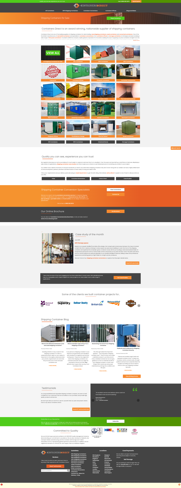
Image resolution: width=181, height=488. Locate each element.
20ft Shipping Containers (70, 11)
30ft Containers (78, 142)
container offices (102, 36)
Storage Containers (128, 142)
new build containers (63, 36)
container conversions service (66, 195)
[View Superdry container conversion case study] (48, 308)
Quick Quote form (81, 173)
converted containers (125, 34)
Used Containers (76, 464)
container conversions (86, 36)
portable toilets (56, 199)
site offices (82, 197)
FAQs (53, 178)
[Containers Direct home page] (90, 8)
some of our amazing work (49, 219)
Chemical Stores (103, 142)
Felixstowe (96, 460)
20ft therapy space (81, 243)
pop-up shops (45, 199)
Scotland (107, 464)
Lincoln (95, 466)
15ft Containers (52, 142)
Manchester (96, 471)
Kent (94, 462)
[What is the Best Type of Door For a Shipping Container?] (78, 333)
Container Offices (110, 11)
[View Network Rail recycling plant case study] (98, 308)
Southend (107, 471)
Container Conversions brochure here (62, 217)
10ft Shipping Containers (78, 454)
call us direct (110, 173)
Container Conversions (90, 11)
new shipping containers (98, 34)
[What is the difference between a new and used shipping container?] (53, 333)
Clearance (74, 471)
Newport (107, 455)
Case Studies (128, 178)
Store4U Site (124, 464)
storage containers (115, 36)
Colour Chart (103, 178)
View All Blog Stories (132, 376)
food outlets (67, 199)
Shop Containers (116, 18)
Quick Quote (136, 1)
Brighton (95, 458)
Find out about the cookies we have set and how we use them (90, 486)
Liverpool (95, 467)
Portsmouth (108, 460)
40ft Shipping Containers (78, 459)
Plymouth (107, 458)
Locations (103, 451)
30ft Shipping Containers (78, 457)
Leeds (94, 464)
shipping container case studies (66, 164)
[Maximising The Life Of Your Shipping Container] (103, 333)
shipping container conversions (96, 258)
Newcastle (96, 473)
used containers (112, 34)
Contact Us (74, 473)
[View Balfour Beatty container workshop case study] (65, 308)
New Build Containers (77, 461)
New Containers (76, 466)
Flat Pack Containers (77, 463)
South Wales (108, 467)
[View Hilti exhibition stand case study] (132, 308)
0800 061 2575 (125, 1)
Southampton (108, 469)
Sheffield (107, 466)
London (95, 469)
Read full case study (132, 263)
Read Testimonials (55, 466)
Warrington (108, 473)
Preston (106, 462)
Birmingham (96, 455)
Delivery (73, 475)
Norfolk (106, 457)
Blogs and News (131, 11)
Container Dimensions (78, 178)
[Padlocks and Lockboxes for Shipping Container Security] (128, 335)
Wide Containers (76, 468)
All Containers (49, 11)
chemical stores (73, 197)
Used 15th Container (103, 410)
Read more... (136, 40)
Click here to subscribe (51, 424)
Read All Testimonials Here (81, 409)
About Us (81, 473)
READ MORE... (53, 365)
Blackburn (96, 457)
